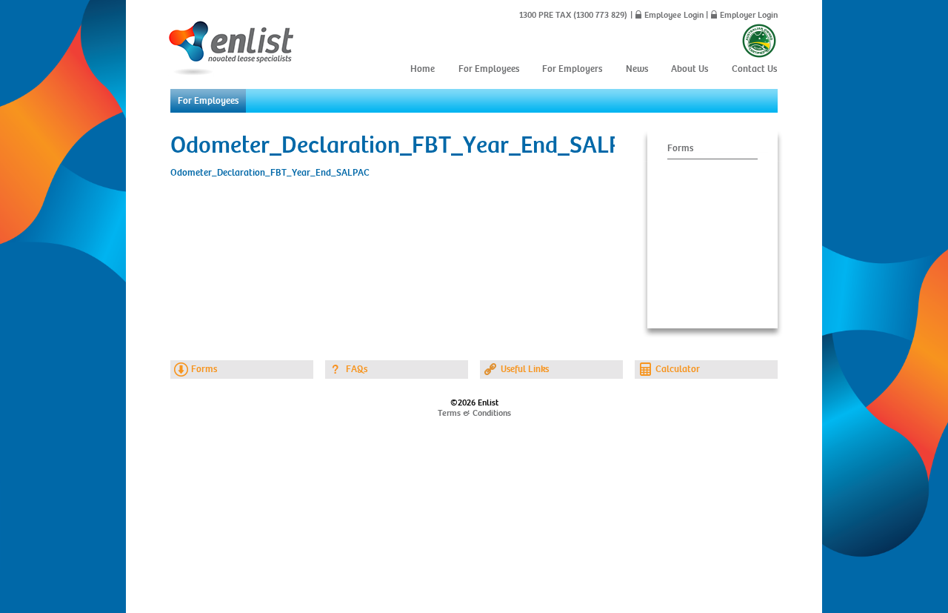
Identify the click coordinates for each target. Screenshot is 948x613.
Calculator (677, 369)
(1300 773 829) (599, 15)
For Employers (572, 69)
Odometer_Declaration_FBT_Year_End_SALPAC (270, 173)
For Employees (488, 69)
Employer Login (749, 15)
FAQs (356, 369)
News (637, 69)
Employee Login (674, 15)
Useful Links (525, 369)
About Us (689, 69)
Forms (680, 148)
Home (422, 69)
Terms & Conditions (474, 413)
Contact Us (754, 69)
